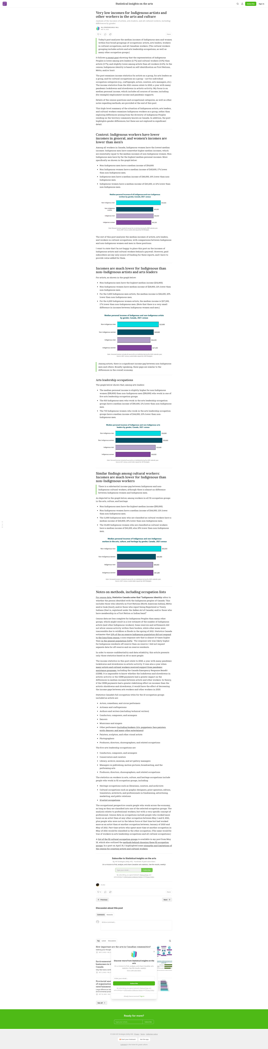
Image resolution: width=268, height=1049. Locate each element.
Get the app (144, 1039)
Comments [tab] (101, 915)
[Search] (238, 4)
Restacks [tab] (110, 915)
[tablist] (105, 915)
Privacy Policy (150, 990)
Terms (142, 1034)
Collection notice (152, 1034)
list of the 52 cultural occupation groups (118, 839)
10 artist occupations (110, 800)
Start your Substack (128, 1039)
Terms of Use (144, 988)
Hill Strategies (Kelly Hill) (110, 27)
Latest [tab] (104, 941)
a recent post (112, 57)
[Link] (93, 138)
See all (100, 1003)
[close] (154, 951)
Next (166, 900)
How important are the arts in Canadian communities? (123, 947)
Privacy (136, 1034)
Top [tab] (98, 941)
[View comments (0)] (105, 34)
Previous (103, 900)
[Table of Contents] (2, 524)
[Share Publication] (242, 4)
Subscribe (251, 4)
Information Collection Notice (133, 990)
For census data (103, 597)
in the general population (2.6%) (116, 640)
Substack (123, 1045)
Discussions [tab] (112, 941)
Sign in (261, 4)
